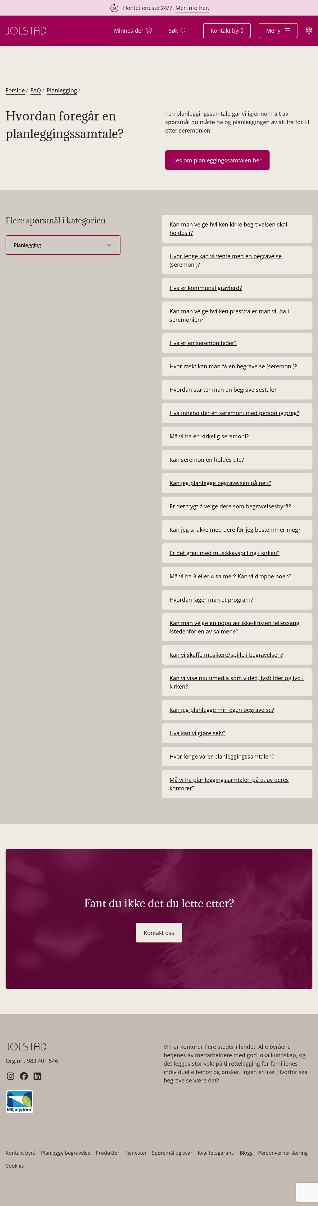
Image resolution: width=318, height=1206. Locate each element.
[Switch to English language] (309, 30)
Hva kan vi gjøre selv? (197, 733)
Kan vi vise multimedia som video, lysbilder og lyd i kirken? (237, 682)
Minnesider (128, 30)
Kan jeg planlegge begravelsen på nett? (220, 483)
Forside (15, 90)
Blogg (246, 1152)
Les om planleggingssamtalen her (217, 160)
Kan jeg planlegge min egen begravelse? (222, 709)
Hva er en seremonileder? (203, 343)
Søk (173, 30)
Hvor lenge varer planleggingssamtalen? (222, 756)
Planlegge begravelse (65, 1152)
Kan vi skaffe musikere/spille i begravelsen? (226, 654)
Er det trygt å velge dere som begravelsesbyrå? (230, 506)
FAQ (35, 90)
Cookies (15, 1165)
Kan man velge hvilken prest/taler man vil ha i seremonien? (229, 315)
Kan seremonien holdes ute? (207, 459)
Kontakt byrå (227, 30)
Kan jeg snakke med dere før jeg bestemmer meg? (235, 529)
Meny (274, 30)
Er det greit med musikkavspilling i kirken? (224, 553)
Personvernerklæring (283, 1152)
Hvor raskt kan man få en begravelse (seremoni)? (233, 366)
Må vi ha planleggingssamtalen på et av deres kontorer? (229, 784)
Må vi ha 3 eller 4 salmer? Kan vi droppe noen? (230, 576)
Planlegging (62, 90)
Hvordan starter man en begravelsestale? (223, 389)
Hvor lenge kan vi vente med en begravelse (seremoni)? (226, 260)
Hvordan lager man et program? (211, 599)
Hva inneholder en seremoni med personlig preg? (234, 413)
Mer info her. (192, 8)
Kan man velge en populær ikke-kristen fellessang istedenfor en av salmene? (234, 627)
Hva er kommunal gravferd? (206, 288)
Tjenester (136, 1152)
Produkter (108, 1152)
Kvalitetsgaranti (216, 1152)
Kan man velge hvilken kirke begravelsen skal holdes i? (228, 228)
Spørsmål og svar (172, 1152)
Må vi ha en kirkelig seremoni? (209, 436)
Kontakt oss (159, 933)
